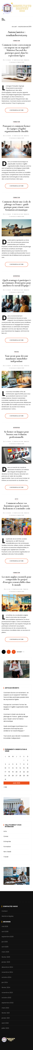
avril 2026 (5, 932)
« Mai (5, 787)
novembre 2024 (7, 972)
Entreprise (16, 276)
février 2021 (6, 1013)
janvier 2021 (6, 1018)
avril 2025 (5, 947)
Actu (16, 499)
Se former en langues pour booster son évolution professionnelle (16, 434)
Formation (16, 40)
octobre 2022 (6, 998)
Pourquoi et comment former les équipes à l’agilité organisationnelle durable (16, 129)
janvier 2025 (6, 962)
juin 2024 (5, 982)
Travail (16, 351)
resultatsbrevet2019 (18, 62)
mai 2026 (5, 926)
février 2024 (6, 987)
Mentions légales (7, 916)
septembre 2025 (7, 937)
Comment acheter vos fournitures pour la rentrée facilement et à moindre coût (16, 506)
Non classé (7, 852)
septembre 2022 (7, 1003)
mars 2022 (5, 1008)
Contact (5, 911)
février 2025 (6, 957)
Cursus (6, 836)
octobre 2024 (6, 977)
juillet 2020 (5, 1028)
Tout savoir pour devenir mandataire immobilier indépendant (16, 358)
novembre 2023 (7, 993)
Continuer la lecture (16, 110)
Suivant (19, 652)
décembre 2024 (7, 967)
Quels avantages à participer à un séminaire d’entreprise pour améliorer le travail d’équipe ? (16, 283)
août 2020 (5, 1023)
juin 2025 (5, 942)
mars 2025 (5, 952)
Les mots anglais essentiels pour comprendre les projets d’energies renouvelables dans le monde (16, 580)
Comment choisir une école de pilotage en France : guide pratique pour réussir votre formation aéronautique (16, 205)
